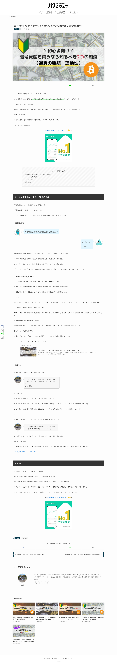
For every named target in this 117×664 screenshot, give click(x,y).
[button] (24, 85)
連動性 (32, 179)
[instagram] (48, 583)
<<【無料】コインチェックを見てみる (26, 452)
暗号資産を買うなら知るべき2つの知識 (39, 174)
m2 (22, 585)
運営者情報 (47, 658)
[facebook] (42, 583)
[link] (36, 583)
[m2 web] (58, 5)
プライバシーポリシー (67, 658)
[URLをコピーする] (93, 85)
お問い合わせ (55, 658)
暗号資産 (17, 29)
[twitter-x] (45, 583)
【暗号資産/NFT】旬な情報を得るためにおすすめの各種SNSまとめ (58, 350)
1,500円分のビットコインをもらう (56, 130)
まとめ (29, 182)
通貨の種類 (34, 177)
